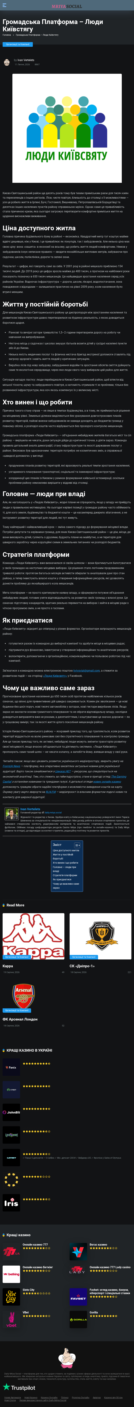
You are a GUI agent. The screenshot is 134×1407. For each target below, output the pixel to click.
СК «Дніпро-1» (82, 966)
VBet (26, 1312)
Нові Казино (30, 1397)
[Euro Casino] (11, 1188)
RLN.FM (51, 792)
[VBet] (11, 1327)
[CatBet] (11, 1165)
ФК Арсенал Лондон (20, 1019)
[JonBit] (11, 1120)
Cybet (26, 1082)
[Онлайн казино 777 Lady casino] (77, 1272)
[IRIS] (11, 1210)
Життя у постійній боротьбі (63, 856)
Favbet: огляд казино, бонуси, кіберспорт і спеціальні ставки (110, 1291)
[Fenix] (11, 1075)
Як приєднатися (62, 879)
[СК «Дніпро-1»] (100, 936)
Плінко (64, 1397)
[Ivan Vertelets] (12, 819)
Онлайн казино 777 (35, 1244)
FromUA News (11, 766)
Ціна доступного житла (66, 850)
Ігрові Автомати (12, 1397)
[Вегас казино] (78, 1259)
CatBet (27, 1150)
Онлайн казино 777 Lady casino (110, 1267)
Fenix (26, 1060)
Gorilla (94, 1312)
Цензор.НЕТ (63, 771)
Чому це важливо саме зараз (66, 885)
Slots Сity (28, 1290)
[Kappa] (33, 936)
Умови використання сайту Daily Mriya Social (42, 1400)
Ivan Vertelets (26, 60)
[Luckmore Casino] (11, 1142)
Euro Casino (30, 1173)
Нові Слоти (10, 1400)
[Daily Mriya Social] (67, 5)
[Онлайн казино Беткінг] (11, 1282)
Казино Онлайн (49, 1397)
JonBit (27, 1105)
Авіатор (97, 1397)
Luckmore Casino (34, 1128)
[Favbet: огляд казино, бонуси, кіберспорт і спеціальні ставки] (78, 1304)
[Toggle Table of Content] (75, 845)
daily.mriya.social (53, 812)
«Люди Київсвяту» (55, 675)
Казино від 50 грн (113, 1397)
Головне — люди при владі (64, 869)
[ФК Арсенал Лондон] (33, 997)
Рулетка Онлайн (80, 1397)
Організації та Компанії (17, 44)
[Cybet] (11, 1097)
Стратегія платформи (65, 875)
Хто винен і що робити (65, 862)
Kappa (8, 966)
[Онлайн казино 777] (11, 1259)
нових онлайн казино (107, 781)
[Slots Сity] (11, 1304)
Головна (7, 35)
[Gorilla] (78, 1327)
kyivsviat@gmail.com (86, 670)
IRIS (25, 1195)
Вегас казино (98, 1244)
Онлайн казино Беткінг (38, 1267)
